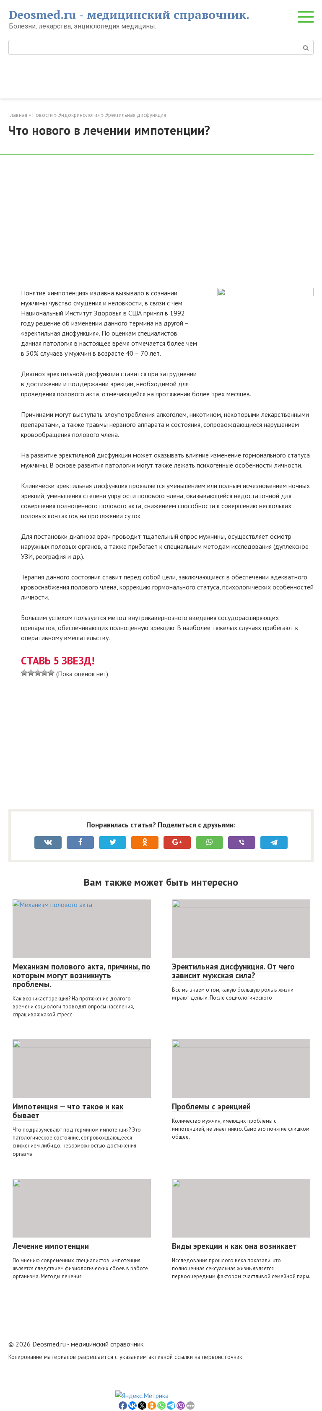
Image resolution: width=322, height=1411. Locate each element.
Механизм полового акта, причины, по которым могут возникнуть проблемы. (82, 975)
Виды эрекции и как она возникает (234, 1246)
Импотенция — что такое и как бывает (68, 1110)
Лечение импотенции (51, 1246)
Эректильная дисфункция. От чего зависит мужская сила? (233, 970)
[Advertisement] (167, 225)
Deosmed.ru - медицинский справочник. (129, 14)
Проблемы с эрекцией (211, 1106)
